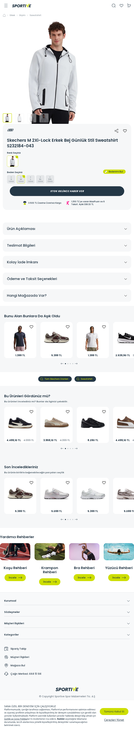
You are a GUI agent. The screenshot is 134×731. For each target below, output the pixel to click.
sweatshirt (35, 15)
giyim (22, 15)
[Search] (114, 5)
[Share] (116, 131)
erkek (12, 15)
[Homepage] (21, 5)
